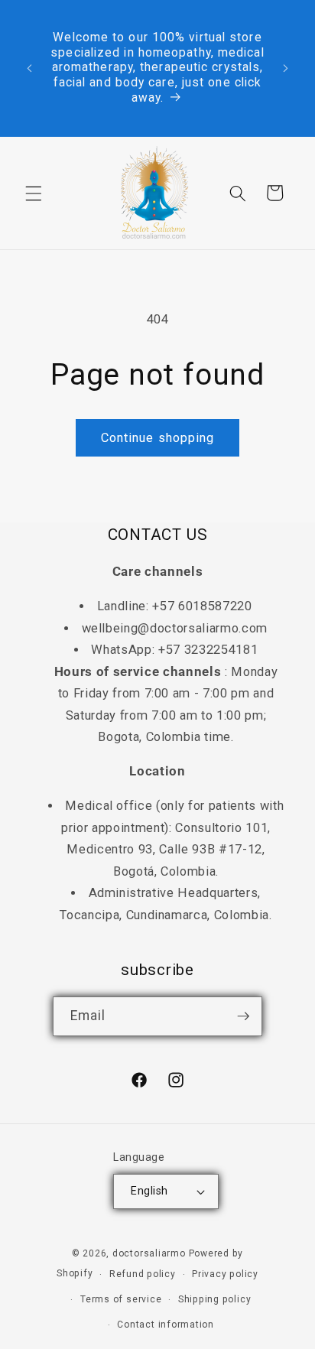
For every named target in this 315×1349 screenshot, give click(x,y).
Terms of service (120, 1299)
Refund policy (142, 1274)
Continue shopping (158, 438)
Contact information (165, 1324)
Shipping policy (215, 1299)
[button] (33, 192)
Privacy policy (225, 1274)
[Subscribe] (243, 1016)
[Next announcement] (286, 68)
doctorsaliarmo (149, 1253)
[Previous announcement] (30, 68)
